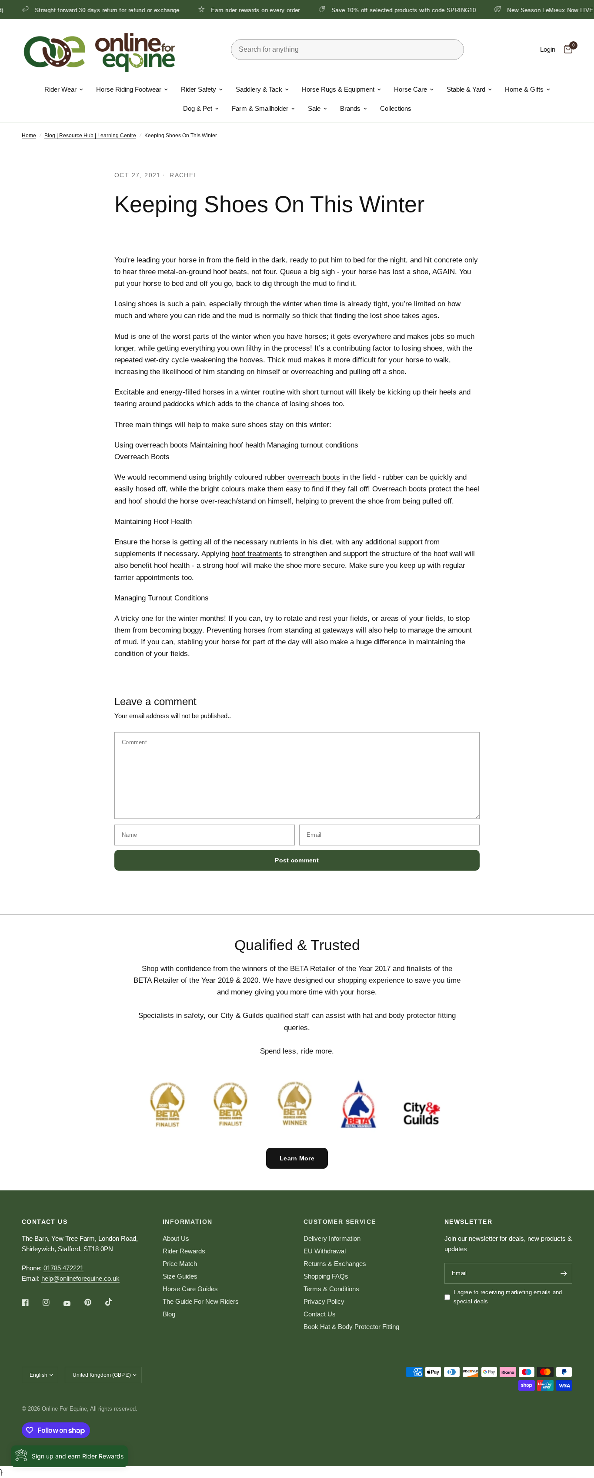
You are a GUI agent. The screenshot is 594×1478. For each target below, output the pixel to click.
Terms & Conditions (331, 1288)
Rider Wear (60, 89)
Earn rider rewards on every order (238, 10)
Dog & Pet (197, 108)
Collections (395, 108)
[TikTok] (114, 1302)
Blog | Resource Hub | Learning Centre (90, 136)
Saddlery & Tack (259, 89)
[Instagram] (52, 1302)
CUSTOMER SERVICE (340, 1222)
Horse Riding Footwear (128, 89)
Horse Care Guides (190, 1288)
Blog (169, 1314)
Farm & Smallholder (260, 108)
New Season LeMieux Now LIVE (533, 10)
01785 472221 (63, 1268)
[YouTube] (73, 1303)
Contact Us (320, 1314)
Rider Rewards (184, 1251)
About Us (176, 1238)
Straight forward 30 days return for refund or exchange (89, 10)
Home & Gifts (524, 89)
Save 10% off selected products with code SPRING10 (386, 10)
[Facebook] (31, 1302)
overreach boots (313, 477)
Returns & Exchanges (335, 1263)
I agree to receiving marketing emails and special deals (508, 1297)
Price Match (180, 1263)
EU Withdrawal (325, 1251)
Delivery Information (332, 1238)
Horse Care (410, 89)
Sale (314, 108)
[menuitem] (64, 89)
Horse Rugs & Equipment (338, 89)
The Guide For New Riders (201, 1301)
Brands (350, 108)
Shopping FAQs (326, 1276)
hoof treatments (256, 554)
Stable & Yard (466, 89)
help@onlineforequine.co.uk (80, 1278)
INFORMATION (187, 1222)
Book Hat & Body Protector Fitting (351, 1326)
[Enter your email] (563, 1273)
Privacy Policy (324, 1301)
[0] (566, 49)
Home (29, 136)
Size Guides (180, 1276)
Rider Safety (198, 89)
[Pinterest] (93, 1302)
